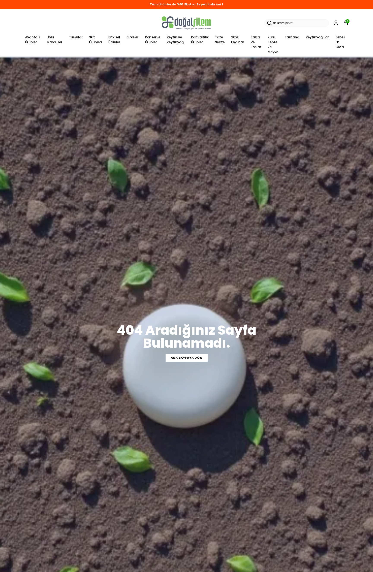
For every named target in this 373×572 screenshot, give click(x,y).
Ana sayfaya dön (186, 358)
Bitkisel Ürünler (114, 39)
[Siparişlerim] (336, 23)
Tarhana (292, 37)
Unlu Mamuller (54, 39)
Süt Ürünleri (95, 39)
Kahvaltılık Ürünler (200, 39)
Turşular (76, 37)
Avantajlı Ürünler (32, 39)
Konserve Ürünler (152, 39)
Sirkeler (133, 37)
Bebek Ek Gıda (340, 42)
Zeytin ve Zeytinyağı (176, 39)
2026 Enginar (237, 39)
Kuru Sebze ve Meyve (273, 44)
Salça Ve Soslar (256, 42)
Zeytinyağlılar (317, 37)
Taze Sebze (220, 39)
